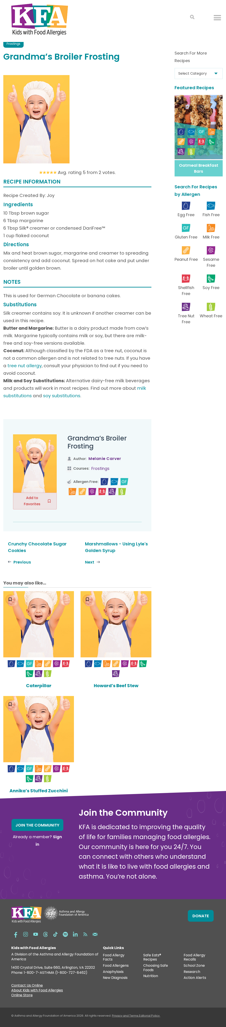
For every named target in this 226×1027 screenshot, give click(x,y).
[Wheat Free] (122, 492)
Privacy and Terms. (125, 1016)
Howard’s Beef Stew (116, 686)
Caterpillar (38, 686)
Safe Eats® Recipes (152, 957)
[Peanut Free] (82, 492)
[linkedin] (75, 934)
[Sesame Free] (92, 492)
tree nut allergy (25, 366)
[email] (95, 934)
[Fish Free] (114, 482)
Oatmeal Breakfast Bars (198, 168)
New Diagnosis (115, 978)
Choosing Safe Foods (155, 967)
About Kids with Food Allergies (37, 991)
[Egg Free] (104, 482)
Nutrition (150, 976)
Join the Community (37, 825)
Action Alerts (195, 978)
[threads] (45, 934)
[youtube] (35, 934)
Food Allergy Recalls (194, 957)
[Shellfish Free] (102, 492)
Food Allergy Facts (113, 957)
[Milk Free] (72, 492)
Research (192, 972)
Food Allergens (116, 965)
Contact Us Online (27, 986)
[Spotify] (65, 934)
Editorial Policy (149, 1016)
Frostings (13, 44)
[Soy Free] (30, 673)
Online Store (22, 996)
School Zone (194, 965)
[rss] (85, 934)
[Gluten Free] (124, 482)
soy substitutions (61, 396)
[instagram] (25, 934)
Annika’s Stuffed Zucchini (38, 791)
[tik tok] (55, 934)
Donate (200, 916)
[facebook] (15, 934)
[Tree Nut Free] (112, 492)
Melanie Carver (105, 458)
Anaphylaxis (113, 972)
